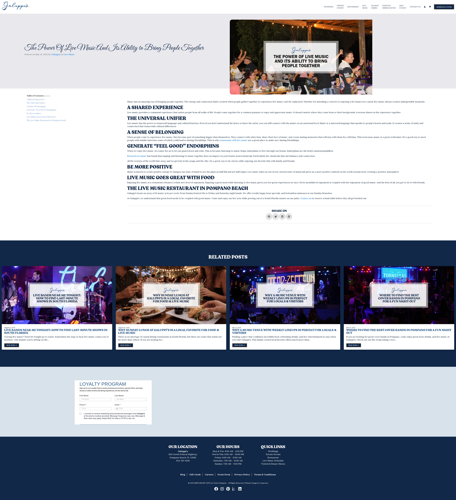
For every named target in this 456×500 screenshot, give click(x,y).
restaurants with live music (233, 140)
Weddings (328, 7)
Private (340, 7)
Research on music (137, 156)
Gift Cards (195, 474)
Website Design (251, 483)
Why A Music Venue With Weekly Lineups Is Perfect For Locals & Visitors (284, 331)
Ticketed (389, 7)
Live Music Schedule (273, 460)
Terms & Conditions (265, 474)
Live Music (69, 54)
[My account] (424, 6)
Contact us (305, 198)
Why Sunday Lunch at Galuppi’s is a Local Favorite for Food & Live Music (168, 331)
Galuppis (55, 54)
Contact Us (415, 7)
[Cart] (430, 6)
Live (365, 7)
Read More (11, 345)
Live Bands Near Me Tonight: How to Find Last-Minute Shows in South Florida (55, 331)
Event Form (224, 474)
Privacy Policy (242, 474)
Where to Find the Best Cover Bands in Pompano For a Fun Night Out (398, 331)
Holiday (375, 7)
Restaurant (353, 7)
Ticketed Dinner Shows (273, 463)
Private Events (273, 454)
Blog (182, 474)
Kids (402, 7)
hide (47, 96)
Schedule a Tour (444, 7)
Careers (209, 474)
